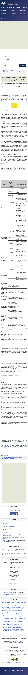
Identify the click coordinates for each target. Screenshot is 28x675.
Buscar (23, 65)
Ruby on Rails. (5, 523)
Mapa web (7, 56)
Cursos (23, 7)
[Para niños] (6, 19)
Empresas (24, 16)
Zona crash (3, 13)
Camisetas (13, 13)
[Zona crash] (7, 13)
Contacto (7, 59)
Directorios (10, 16)
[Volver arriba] (26, 673)
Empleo (3, 10)
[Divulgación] (26, 10)
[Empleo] (5, 10)
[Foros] (4, 16)
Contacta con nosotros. (18, 642)
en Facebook (14, 509)
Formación (17, 16)
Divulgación (22, 10)
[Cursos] (26, 7)
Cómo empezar (9, 7)
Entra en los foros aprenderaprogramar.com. (14, 594)
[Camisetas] (16, 13)
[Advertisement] (14, 35)
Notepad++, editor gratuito (7, 540)
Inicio (2, 7)
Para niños (3, 18)
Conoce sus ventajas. (6, 535)
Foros (2, 16)
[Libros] (19, 7)
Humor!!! (12, 10)
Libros (17, 7)
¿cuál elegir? (4, 538)
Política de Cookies (17, 554)
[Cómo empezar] (13, 7)
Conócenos (22, 13)
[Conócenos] (26, 13)
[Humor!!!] (15, 10)
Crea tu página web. (12, 526)
